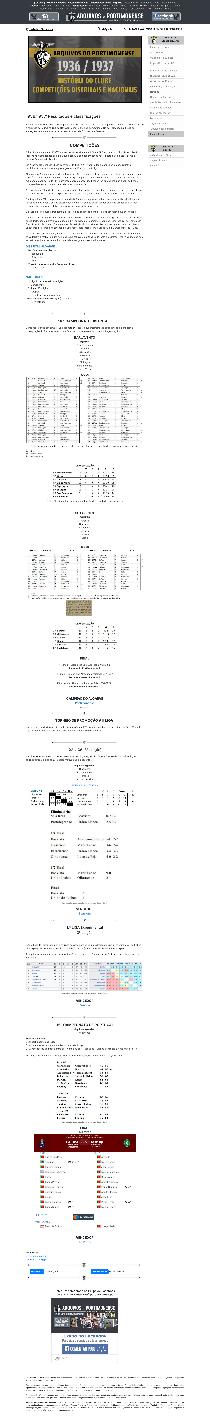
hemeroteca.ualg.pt (36, 1259)
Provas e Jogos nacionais (164, 70)
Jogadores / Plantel (160, 154)
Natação (59, 8)
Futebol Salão (168, 2)
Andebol (34, 5)
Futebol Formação (78, 2)
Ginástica (154, 5)
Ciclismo (133, 5)
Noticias (154, 91)
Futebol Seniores (56, 2)
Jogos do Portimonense (85, 785)
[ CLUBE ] (39, 2)
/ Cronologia (162, 86)
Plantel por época (159, 47)
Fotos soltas (156, 118)
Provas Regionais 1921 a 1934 (163, 64)
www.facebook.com (36, 1256)
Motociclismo (45, 8)
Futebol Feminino (150, 2)
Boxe (123, 5)
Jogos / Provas (158, 160)
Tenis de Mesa (137, 8)
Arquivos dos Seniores (162, 128)
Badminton (94, 5)
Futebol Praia (131, 2)
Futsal (143, 5)
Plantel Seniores (99, 1271)
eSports (117, 2)
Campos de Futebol (160, 97)
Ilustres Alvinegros (160, 112)
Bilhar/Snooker (110, 5)
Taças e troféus (158, 123)
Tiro (149, 8)
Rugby (123, 8)
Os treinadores (158, 52)
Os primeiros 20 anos (161, 57)
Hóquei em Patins (170, 5)
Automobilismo (62, 5)
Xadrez (168, 8)
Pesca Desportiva (89, 8)
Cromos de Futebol (160, 107)
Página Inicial (157, 134)
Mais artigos (37, 1271)
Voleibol (158, 8)
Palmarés (155, 165)
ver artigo (84, 707)
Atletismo (46, 5)
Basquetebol (79, 5)
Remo (115, 8)
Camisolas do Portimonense (165, 102)
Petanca (105, 8)
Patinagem (71, 8)
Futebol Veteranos (100, 2)
